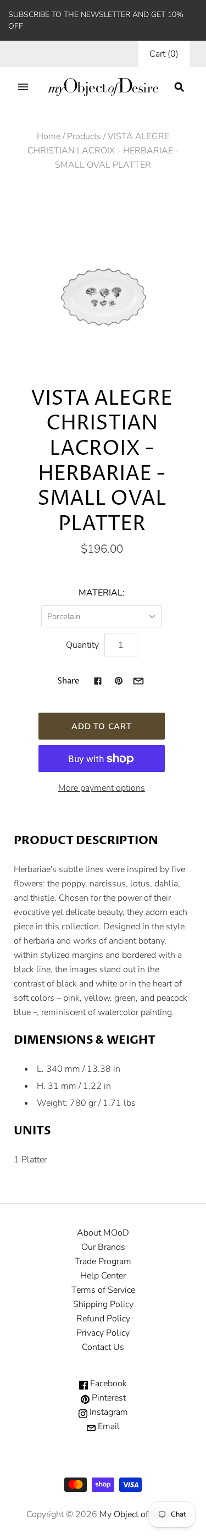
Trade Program (103, 1261)
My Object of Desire (137, 1514)
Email (108, 1426)
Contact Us (103, 1347)
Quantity (82, 645)
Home (48, 136)
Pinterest (108, 1398)
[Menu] (23, 87)
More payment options (101, 788)
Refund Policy (103, 1319)
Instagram (107, 1412)
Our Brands (103, 1247)
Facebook (107, 1383)
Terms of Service (103, 1290)
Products (84, 136)
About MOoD (103, 1233)
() (164, 54)
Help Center (103, 1276)
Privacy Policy (103, 1333)
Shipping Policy (103, 1304)
